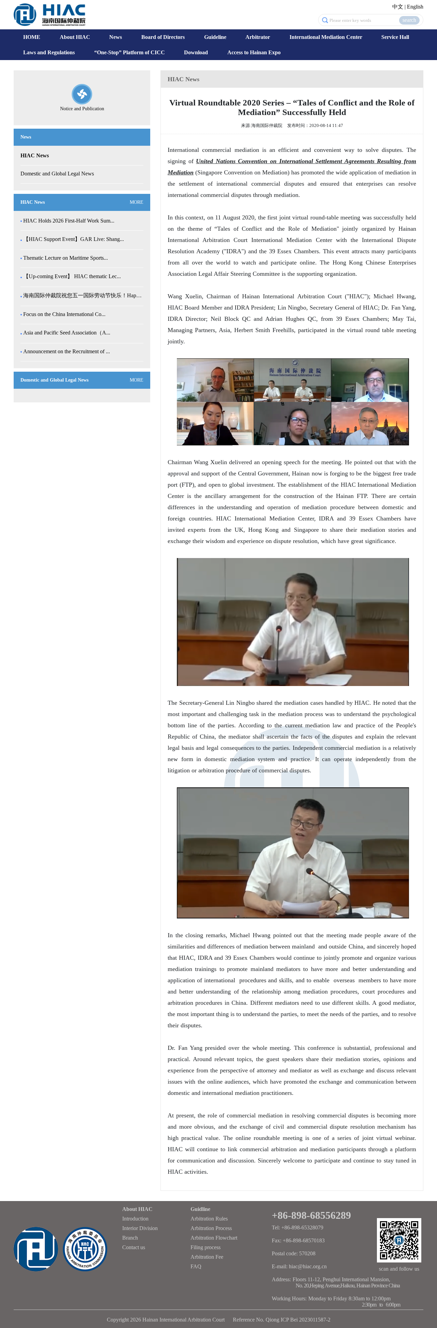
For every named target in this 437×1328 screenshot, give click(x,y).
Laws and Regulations (49, 52)
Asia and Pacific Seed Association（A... (66, 332)
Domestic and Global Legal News (57, 173)
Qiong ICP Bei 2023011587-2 (298, 1320)
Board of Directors (163, 37)
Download (196, 52)
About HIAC (75, 37)
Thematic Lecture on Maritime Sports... (65, 258)
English (415, 7)
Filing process (206, 1247)
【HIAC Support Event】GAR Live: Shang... (73, 239)
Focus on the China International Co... (64, 314)
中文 (397, 7)
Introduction (135, 1219)
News (115, 37)
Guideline (215, 37)
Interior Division (140, 1228)
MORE (136, 202)
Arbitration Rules (209, 1219)
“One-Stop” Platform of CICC (129, 52)
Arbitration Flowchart (214, 1238)
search (409, 20)
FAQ (196, 1266)
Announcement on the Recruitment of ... (66, 351)
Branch (130, 1238)
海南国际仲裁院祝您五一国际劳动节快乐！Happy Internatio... (82, 295)
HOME (31, 37)
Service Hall (395, 37)
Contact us (133, 1247)
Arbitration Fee (207, 1257)
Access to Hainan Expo (254, 52)
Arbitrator (257, 37)
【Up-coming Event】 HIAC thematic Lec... (72, 276)
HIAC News (34, 155)
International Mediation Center (326, 37)
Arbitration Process (211, 1228)
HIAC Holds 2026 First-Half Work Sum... (68, 221)
